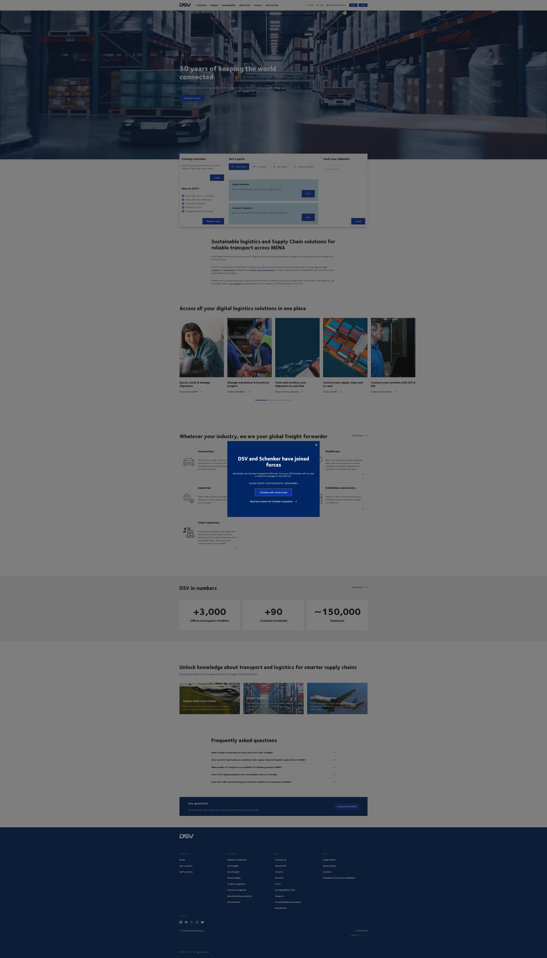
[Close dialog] (316, 444)
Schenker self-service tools (273, 492)
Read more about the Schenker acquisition (271, 501)
